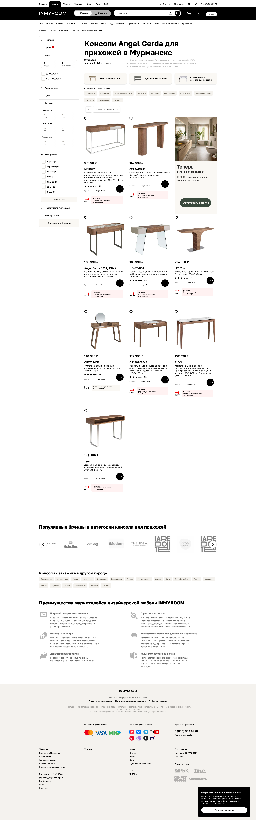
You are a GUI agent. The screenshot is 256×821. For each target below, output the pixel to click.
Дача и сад (107, 23)
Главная (43, 4)
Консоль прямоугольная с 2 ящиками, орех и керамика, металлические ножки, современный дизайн (103, 274)
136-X (88, 461)
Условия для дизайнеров (51, 777)
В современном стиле (123, 93)
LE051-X (180, 268)
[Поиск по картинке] (170, 13)
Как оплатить (45, 756)
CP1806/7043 (138, 362)
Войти (211, 14)
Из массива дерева (203, 93)
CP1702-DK (91, 362)
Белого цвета (169, 93)
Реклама (179, 756)
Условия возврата (47, 760)
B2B (106, 4)
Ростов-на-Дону (144, 579)
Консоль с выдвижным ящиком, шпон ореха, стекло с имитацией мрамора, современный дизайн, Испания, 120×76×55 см (148, 369)
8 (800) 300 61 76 (209, 4)
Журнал (78, 4)
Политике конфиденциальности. (221, 799)
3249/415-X (137, 169)
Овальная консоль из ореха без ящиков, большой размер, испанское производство (150, 175)
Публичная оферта (158, 701)
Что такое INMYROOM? (186, 753)
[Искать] (177, 13)
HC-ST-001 (136, 268)
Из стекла (90, 100)
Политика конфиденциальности (130, 701)
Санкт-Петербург (182, 579)
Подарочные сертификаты (52, 767)
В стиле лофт (185, 93)
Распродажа (46, 23)
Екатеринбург (46, 579)
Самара (158, 579)
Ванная (94, 23)
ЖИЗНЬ (133, 774)
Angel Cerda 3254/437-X (100, 268)
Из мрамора (104, 100)
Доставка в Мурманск (49, 753)
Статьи (132, 753)
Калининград (62, 579)
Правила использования (100, 701)
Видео (132, 756)
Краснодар (87, 579)
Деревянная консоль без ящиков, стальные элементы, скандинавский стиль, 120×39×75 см (103, 467)
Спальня (70, 23)
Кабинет (120, 23)
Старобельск (80, 585)
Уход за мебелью (47, 763)
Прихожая (133, 23)
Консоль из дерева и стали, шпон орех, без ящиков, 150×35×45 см (195, 272)
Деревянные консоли (156, 78)
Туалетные (141, 93)
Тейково (67, 585)
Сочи (168, 579)
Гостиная (82, 23)
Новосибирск (116, 579)
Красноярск (102, 579)
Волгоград (209, 579)
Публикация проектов (140, 763)
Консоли (117, 100)
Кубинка (106, 585)
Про (98, 4)
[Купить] (120, 189)
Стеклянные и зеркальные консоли (201, 78)
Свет (156, 23)
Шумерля (55, 585)
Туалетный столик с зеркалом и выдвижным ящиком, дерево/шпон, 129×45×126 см (102, 368)
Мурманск (179, 4)
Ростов (130, 579)
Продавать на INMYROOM (51, 774)
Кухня (59, 23)
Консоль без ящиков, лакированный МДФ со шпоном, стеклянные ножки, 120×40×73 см (148, 274)
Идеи (132, 749)
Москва (44, 585)
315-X (178, 362)
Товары (54, 4)
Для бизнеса (45, 781)
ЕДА (131, 770)
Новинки (43, 788)
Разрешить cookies (224, 810)
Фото (88, 4)
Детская (146, 23)
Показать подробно (184, 735)
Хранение (187, 23)
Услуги (66, 4)
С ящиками (104, 93)
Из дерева (155, 93)
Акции (42, 784)
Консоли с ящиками (110, 78)
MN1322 (89, 169)
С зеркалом (90, 93)
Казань (75, 579)
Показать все (59, 199)
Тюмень (197, 579)
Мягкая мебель (170, 23)
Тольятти (94, 585)
